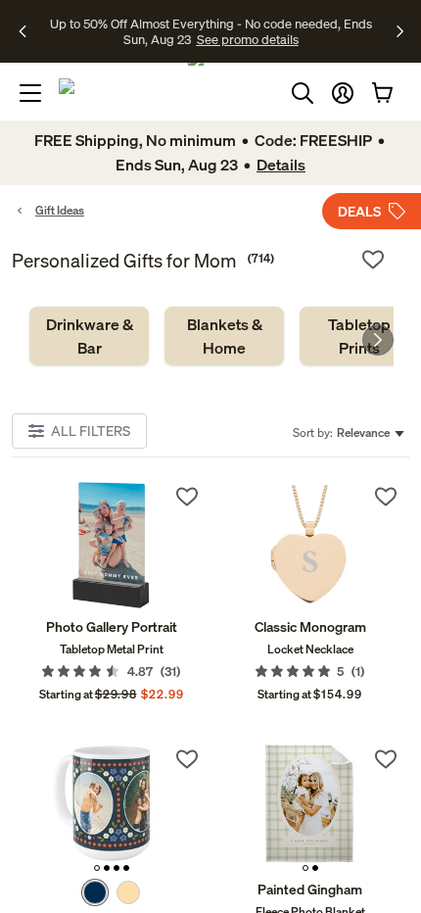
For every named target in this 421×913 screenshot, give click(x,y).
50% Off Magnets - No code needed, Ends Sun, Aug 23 (208, 22)
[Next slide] (378, 340)
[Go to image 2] (107, 868)
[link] (89, 336)
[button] (342, 93)
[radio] (95, 892)
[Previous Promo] (29, 31)
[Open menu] (30, 93)
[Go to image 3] (116, 868)
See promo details (210, 39)
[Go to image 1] (97, 868)
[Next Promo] (400, 31)
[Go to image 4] (126, 868)
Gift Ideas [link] (59, 210)
